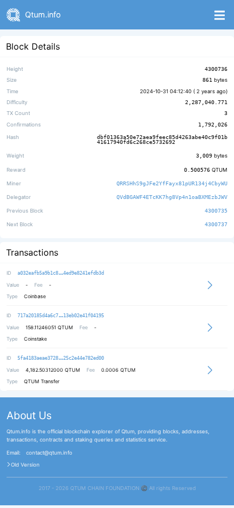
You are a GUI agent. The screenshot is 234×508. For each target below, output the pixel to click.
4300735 (216, 211)
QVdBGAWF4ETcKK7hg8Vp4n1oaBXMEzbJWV (171, 197)
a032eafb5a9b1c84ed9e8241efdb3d (60, 273)
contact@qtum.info (49, 453)
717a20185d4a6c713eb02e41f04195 (60, 315)
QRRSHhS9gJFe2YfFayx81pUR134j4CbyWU (171, 183)
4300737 (216, 224)
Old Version (25, 465)
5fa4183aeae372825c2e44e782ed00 (60, 358)
